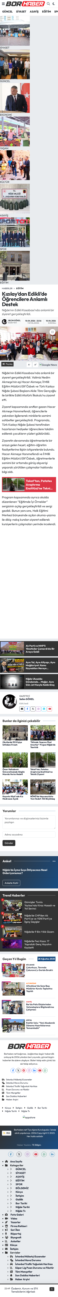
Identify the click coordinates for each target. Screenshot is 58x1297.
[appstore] (29, 1117)
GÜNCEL (7, 11)
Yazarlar (15, 1222)
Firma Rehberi (18, 1226)
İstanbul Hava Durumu (17, 1082)
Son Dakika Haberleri (16, 1096)
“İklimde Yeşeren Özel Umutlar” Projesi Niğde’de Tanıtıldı (42, 745)
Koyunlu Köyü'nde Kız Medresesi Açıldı (13, 797)
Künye (8, 1107)
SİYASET (21, 11)
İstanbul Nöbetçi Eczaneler (19, 1079)
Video (13, 1218)
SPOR (18, 1184)
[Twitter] (32, 708)
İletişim (19, 1107)
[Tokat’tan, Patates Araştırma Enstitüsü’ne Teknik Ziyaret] (43, 759)
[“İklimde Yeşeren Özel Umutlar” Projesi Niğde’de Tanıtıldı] (43, 732)
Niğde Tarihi (11, 1111)
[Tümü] (54, 861)
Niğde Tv (25, 1111)
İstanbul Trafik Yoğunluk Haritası (21, 1086)
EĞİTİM (46, 11)
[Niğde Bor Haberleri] (25, 3)
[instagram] (27, 1154)
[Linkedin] (43, 708)
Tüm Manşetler (13, 1092)
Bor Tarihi (42, 1107)
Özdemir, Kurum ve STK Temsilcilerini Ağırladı (24, 1290)
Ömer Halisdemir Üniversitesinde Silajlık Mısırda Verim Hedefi (14, 772)
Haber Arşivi (12, 1099)
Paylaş (9, 364)
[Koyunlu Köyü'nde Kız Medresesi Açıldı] (15, 786)
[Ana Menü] (3, 3)
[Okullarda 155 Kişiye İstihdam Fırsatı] (15, 732)
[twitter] (19, 1154)
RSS (8, 1133)
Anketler (15, 1241)
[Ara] (48, 4)
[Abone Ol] (48, 364)
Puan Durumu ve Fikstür (17, 1089)
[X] (18, 1070)
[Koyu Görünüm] (53, 4)
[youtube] (35, 1154)
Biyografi (15, 1237)
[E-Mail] (21, 708)
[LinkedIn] (34, 1070)
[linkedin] (52, 1154)
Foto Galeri (17, 1214)
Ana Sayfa (16, 1161)
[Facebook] (27, 708)
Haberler (7, 288)
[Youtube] (49, 708)
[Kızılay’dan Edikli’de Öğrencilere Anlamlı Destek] (29, 344)
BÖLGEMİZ (22, 1188)
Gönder (9, 843)
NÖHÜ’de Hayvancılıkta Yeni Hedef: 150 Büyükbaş (42, 797)
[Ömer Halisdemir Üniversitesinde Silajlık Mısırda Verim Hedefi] (15, 759)
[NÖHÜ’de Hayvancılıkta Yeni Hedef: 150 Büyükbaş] (43, 786)
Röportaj (15, 1233)
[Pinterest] (23, 1070)
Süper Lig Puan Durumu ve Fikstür (34, 1267)
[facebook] (10, 1154)
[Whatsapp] (45, 1070)
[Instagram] (38, 708)
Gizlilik (30, 1107)
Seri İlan (15, 1229)
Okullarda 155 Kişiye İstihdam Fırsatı (12, 743)
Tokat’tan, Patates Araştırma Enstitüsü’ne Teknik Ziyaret (41, 772)
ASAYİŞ (34, 11)
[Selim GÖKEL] (10, 701)
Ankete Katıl (11, 882)
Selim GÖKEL (26, 699)
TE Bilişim (36, 1144)
